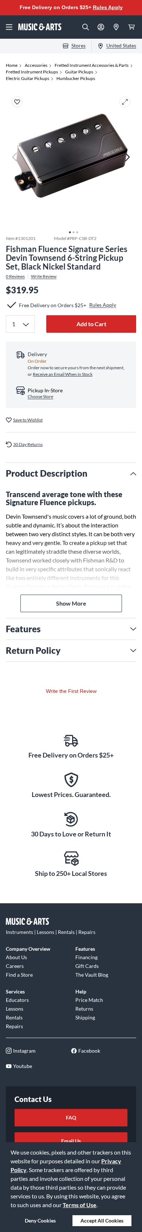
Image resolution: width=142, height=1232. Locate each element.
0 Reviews (15, 276)
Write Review (43, 276)
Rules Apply (108, 7)
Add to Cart (91, 323)
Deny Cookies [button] (40, 1220)
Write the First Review (71, 691)
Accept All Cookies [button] (101, 1220)
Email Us (71, 1141)
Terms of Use (79, 1204)
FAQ (71, 1117)
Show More (71, 603)
